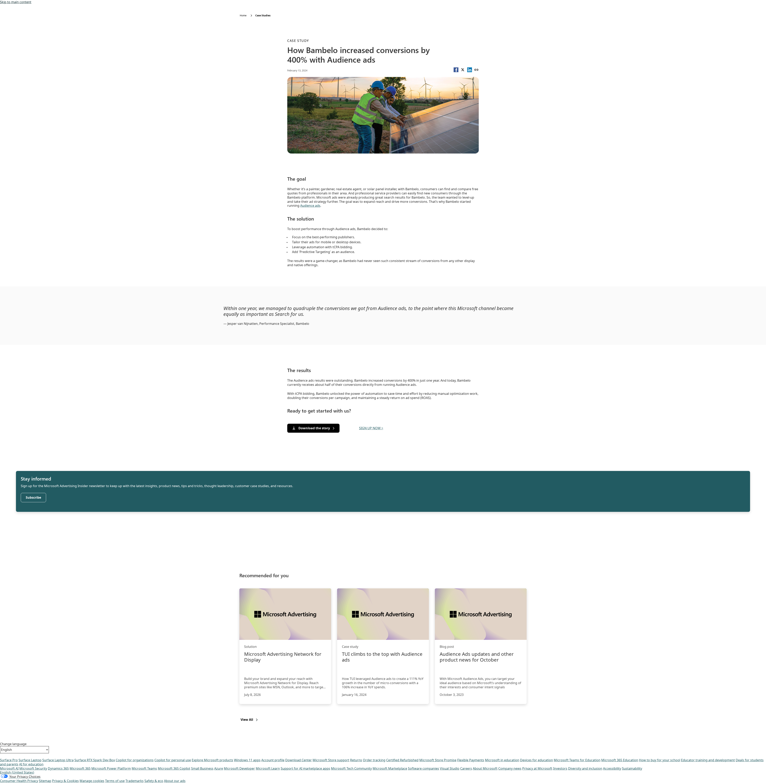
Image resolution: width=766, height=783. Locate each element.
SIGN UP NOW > (371, 428)
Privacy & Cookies (65, 781)
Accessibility (612, 768)
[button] (456, 69)
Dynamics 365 (58, 768)
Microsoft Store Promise (437, 760)
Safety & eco (153, 781)
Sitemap (45, 781)
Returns (356, 760)
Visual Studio (449, 768)
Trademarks (134, 781)
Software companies (423, 768)
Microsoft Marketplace (390, 768)
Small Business (202, 768)
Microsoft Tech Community (351, 768)
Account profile (272, 760)
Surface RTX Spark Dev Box (94, 760)
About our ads (175, 781)
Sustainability (632, 768)
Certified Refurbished (402, 760)
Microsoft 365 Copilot (174, 768)
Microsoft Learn (268, 768)
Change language (13, 744)
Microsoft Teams (144, 768)
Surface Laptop (30, 760)
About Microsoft (485, 768)
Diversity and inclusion (585, 768)
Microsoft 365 (80, 768)
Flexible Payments (470, 760)
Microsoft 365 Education (619, 760)
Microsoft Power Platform (111, 768)
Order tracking (374, 760)
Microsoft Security (33, 768)
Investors (560, 768)
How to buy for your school (659, 760)
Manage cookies (92, 781)
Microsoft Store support (331, 760)
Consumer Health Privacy (19, 781)
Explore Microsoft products (212, 760)
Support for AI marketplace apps (305, 768)
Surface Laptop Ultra (58, 760)
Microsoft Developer (239, 768)
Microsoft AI (9, 768)
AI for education (31, 764)
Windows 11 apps (247, 760)
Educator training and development (708, 760)
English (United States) (17, 772)
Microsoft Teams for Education (577, 760)
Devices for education (536, 760)
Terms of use (115, 781)
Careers (466, 768)
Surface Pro (9, 760)
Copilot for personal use (172, 760)
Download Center (298, 760)
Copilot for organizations (135, 760)
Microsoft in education (502, 760)
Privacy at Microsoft (537, 768)
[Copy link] (476, 69)
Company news (509, 768)
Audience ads (310, 205)
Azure (218, 768)
